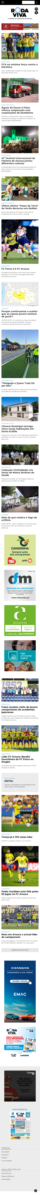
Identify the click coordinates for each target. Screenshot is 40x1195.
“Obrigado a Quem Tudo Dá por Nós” (18, 384)
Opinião (4, 309)
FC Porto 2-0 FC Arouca (15, 269)
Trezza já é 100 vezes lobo (16, 837)
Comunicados (7, 105)
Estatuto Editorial (7, 1176)
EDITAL (8, 781)
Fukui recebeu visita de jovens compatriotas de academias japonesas (19, 710)
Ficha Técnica (6, 1173)
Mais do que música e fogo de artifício (19, 518)
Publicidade (5, 1179)
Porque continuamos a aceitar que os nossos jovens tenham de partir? (19, 314)
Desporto (5, 62)
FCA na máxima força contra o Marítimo (19, 65)
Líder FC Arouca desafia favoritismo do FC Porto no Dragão (17, 759)
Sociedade (6, 155)
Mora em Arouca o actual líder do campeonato (19, 935)
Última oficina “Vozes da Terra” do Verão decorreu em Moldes (20, 207)
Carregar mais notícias (20, 950)
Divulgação (9, 778)
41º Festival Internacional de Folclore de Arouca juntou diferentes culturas (18, 161)
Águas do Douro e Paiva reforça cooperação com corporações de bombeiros (17, 110)
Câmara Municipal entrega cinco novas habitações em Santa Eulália (17, 429)
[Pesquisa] (37, 2)
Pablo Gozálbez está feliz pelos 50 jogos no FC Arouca (19, 892)
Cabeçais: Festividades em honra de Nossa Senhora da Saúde (17, 472)
